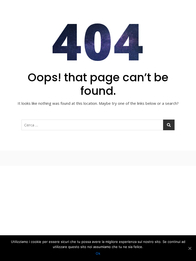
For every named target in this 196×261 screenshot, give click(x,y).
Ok (98, 253)
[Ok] (189, 248)
